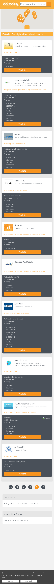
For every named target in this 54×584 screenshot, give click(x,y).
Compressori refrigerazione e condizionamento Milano (20, 412)
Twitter (8, 111)
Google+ (9, 118)
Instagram (10, 431)
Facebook (10, 115)
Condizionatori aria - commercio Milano (16, 190)
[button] (26, 15)
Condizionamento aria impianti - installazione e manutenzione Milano (25, 234)
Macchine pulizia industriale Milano (14, 144)
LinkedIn (9, 120)
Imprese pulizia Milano (11, 52)
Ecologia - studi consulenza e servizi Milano (17, 313)
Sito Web (9, 108)
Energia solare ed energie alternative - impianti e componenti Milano (25, 89)
